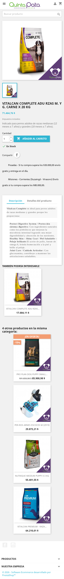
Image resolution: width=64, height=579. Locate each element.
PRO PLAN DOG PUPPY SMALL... (32, 374)
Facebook (5, 545)
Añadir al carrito (32, 138)
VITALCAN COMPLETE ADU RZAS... (23, 308)
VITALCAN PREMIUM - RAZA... (32, 526)
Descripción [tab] (15, 200)
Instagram (13, 545)
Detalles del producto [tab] (39, 200)
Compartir (17, 155)
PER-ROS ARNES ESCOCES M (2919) (32, 425)
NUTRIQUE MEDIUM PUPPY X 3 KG (32, 475)
